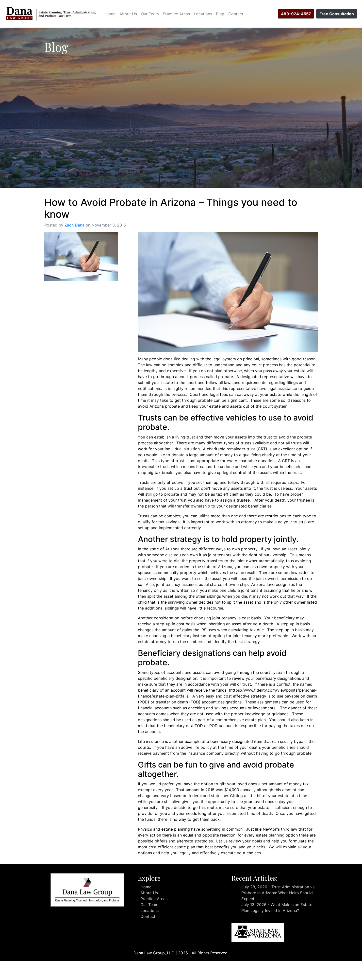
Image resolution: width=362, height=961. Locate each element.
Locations (203, 13)
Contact (235, 13)
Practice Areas (176, 13)
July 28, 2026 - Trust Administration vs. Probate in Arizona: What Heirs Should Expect (278, 892)
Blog (220, 13)
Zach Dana (74, 225)
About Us (128, 13)
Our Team (150, 13)
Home (109, 13)
